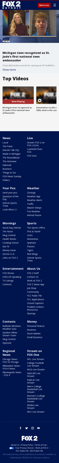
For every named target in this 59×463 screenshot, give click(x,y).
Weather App (33, 196)
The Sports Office (36, 227)
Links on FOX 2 (10, 257)
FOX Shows (8, 273)
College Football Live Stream (35, 364)
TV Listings (8, 280)
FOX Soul (31, 155)
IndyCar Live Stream (33, 381)
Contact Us (32, 276)
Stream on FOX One (34, 353)
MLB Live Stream (36, 369)
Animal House (34, 215)
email (38, 428)
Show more (9, 69)
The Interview (9, 161)
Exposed (7, 342)
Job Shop (31, 288)
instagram (32, 428)
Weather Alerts (34, 200)
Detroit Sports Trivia (10, 204)
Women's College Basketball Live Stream (36, 398)
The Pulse (8, 146)
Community (33, 291)
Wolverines (32, 238)
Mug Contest (9, 235)
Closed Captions (35, 303)
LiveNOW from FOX (34, 150)
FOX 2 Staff (33, 273)
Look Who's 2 (10, 209)
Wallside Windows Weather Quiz (12, 327)
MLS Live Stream (35, 411)
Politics (6, 180)
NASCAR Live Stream (33, 375)
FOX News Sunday (12, 176)
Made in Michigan (11, 153)
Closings (31, 192)
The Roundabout (11, 157)
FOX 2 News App (35, 284)
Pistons (31, 246)
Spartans (31, 242)
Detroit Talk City (11, 150)
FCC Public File (34, 295)
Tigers (30, 250)
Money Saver (9, 250)
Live (30, 138)
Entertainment (13, 268)
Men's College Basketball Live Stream (34, 389)
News (6, 138)
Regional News (9, 353)
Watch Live (44, 5)
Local (5, 142)
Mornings (9, 223)
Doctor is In (8, 253)
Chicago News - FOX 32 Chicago (11, 360)
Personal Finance (36, 325)
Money (32, 321)
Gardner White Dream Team (10, 334)
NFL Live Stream (35, 359)
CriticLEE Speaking (12, 276)
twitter (26, 428)
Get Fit (6, 246)
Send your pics (10, 192)
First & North (33, 231)
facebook (20, 428)
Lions (30, 235)
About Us (33, 268)
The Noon (8, 231)
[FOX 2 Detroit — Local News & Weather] (12, 5)
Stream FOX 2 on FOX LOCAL (36, 144)
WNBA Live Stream (33, 406)
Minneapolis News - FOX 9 (12, 374)
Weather (33, 188)
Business (7, 168)
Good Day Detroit (12, 227)
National (7, 165)
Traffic (30, 203)
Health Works (9, 238)
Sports (31, 223)
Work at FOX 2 (34, 280)
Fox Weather (33, 211)
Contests (7, 284)
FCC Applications (35, 299)
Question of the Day (11, 198)
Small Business (34, 337)
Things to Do (9, 172)
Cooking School (10, 242)
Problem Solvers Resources (35, 308)
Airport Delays (34, 207)
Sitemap (31, 313)
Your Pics (9, 188)
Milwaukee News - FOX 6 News (12, 367)
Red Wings (32, 253)
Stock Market (34, 333)
